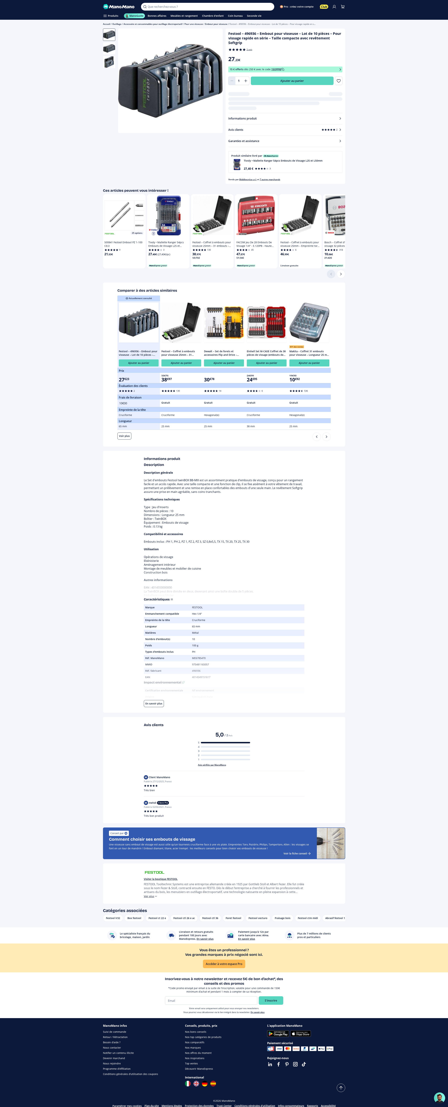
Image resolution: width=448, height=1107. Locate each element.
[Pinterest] (287, 1064)
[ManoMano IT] (188, 1083)
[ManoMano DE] (205, 1083)
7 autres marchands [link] (270, 179)
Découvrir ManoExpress (199, 1068)
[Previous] (316, 436)
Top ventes (191, 1063)
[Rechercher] (144, 6)
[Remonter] (341, 1088)
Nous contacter (112, 1047)
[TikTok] (304, 1064)
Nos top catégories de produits (203, 1037)
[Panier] (343, 7)
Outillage (116, 24)
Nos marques (193, 1047)
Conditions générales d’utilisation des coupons (130, 1074)
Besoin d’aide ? (111, 1042)
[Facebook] (278, 1064)
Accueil (106, 24)
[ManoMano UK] (196, 1083)
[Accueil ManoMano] (119, 7)
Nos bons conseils (195, 1031)
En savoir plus (258, 1012)
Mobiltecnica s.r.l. (248, 179)
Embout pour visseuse (216, 24)
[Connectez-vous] (334, 7)
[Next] (326, 436)
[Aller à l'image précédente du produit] (125, 81)
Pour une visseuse (193, 24)
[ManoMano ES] (213, 1083)
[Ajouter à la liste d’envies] (338, 81)
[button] (285, 162)
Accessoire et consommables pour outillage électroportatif (153, 24)
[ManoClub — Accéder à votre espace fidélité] (324, 7)
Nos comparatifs (194, 1042)
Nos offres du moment (198, 1053)
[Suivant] (341, 274)
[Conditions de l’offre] (340, 69)
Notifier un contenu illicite (118, 1053)
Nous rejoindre (112, 1063)
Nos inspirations (194, 1058)
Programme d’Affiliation (117, 1068)
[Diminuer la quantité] (231, 81)
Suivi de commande (114, 1031)
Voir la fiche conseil (295, 853)
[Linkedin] (270, 1064)
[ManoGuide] (439, 1098)
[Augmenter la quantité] (245, 81)
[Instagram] (295, 1064)
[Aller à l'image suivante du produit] (215, 81)
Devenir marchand (114, 1058)
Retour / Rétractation (115, 1037)
